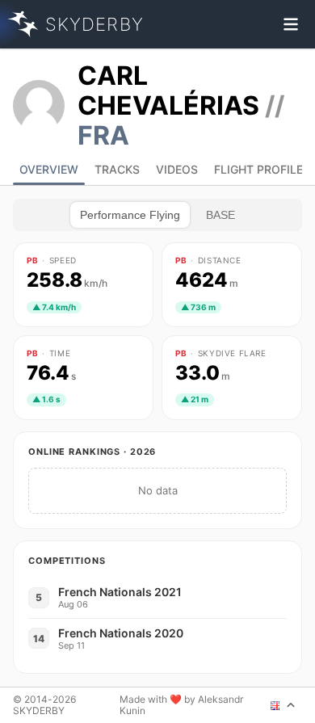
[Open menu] (291, 24)
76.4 (51, 373)
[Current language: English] (283, 705)
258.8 (67, 280)
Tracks (117, 169)
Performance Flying (130, 214)
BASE (220, 214)
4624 (206, 280)
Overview (48, 169)
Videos (177, 169)
